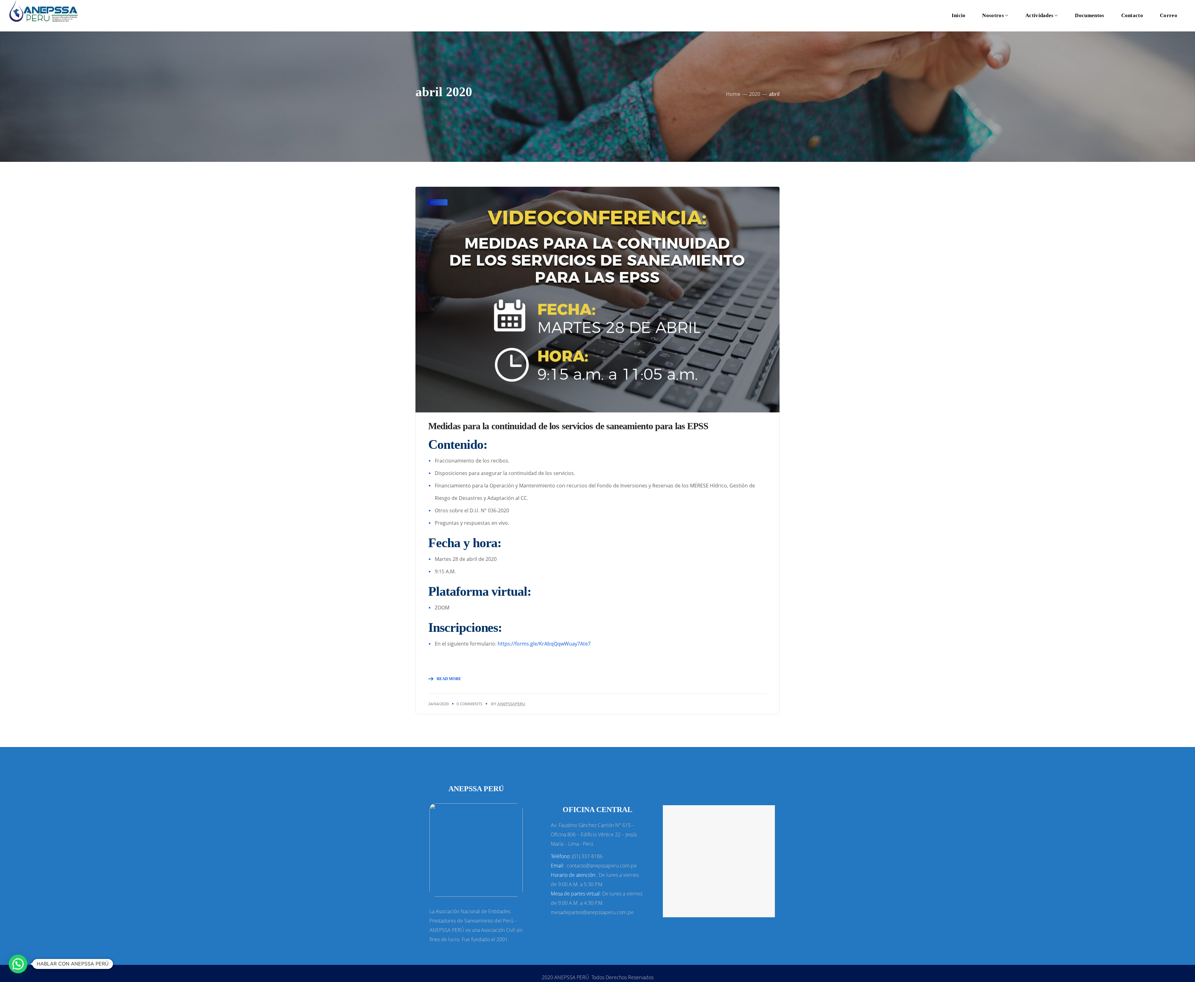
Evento (437, 202)
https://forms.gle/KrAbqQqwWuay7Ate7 (544, 643)
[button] (18, 964)
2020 (754, 94)
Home (733, 94)
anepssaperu (511, 704)
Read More (449, 678)
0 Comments (469, 704)
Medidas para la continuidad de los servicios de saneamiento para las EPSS (568, 426)
